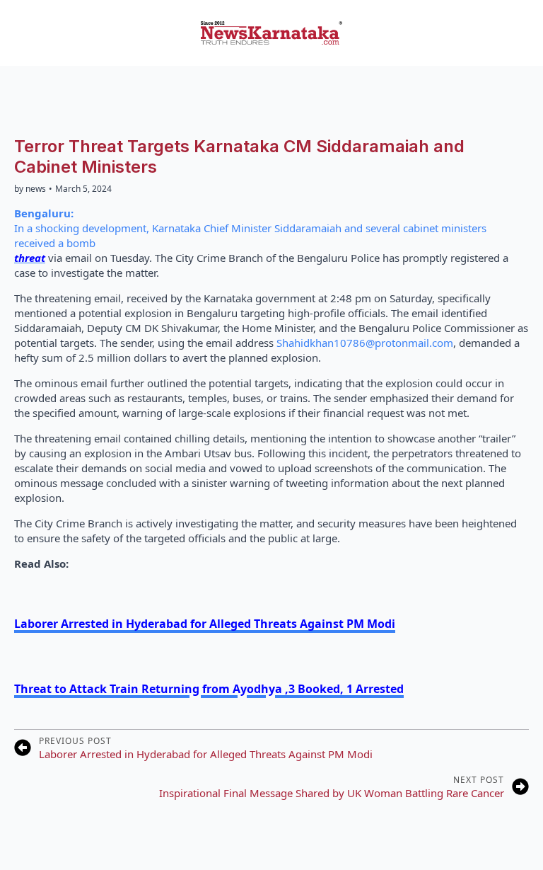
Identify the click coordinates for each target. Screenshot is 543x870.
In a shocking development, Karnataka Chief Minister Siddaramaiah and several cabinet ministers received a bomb (250, 228)
